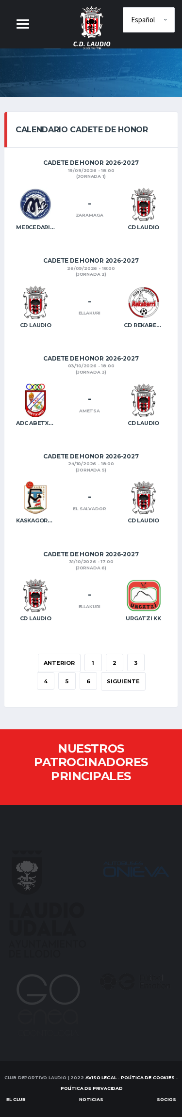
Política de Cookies (148, 1077)
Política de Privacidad (92, 1088)
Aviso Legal (100, 1077)
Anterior (59, 663)
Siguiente (123, 681)
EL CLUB (16, 1099)
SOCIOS (166, 1099)
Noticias (91, 1099)
